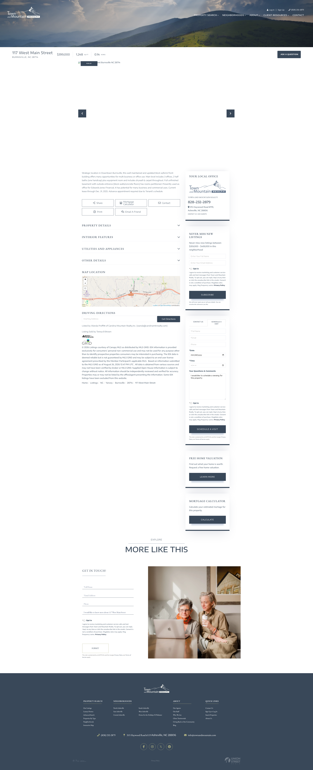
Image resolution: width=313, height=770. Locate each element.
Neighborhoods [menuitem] (233, 15)
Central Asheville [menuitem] (119, 715)
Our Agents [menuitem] (177, 708)
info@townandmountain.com (202, 735)
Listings (94, 383)
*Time (192, 361)
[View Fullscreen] (85, 288)
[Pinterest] (169, 746)
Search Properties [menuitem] (211, 715)
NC (101, 383)
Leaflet (155, 305)
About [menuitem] (254, 15)
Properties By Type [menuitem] (89, 718)
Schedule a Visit (217, 323)
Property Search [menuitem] (205, 15)
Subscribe (207, 295)
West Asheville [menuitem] (143, 712)
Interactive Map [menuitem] (88, 725)
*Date (192, 350)
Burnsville (120, 383)
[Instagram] (152, 746)
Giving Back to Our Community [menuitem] (183, 722)
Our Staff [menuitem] (176, 712)
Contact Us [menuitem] (209, 708)
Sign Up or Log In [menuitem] (211, 712)
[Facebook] (143, 746)
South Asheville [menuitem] (144, 708)
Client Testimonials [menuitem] (179, 718)
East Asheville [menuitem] (117, 712)
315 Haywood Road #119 (151, 735)
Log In (271, 10)
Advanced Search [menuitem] (89, 715)
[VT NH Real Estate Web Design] (232, 760)
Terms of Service (201, 439)
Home (85, 383)
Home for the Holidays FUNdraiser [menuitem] (150, 715)
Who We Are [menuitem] (177, 715)
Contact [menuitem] (298, 15)
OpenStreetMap (165, 305)
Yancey (109, 383)
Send (95, 648)
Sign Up (281, 10)
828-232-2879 (199, 202)
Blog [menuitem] (174, 725)
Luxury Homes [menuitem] (88, 712)
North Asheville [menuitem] (118, 708)
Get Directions (169, 319)
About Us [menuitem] (209, 718)
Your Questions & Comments (202, 371)
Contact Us (192, 214)
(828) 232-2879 (297, 10)
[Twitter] (160, 746)
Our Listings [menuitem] (87, 708)
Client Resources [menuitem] (275, 15)
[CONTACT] (289, 54)
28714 (130, 383)
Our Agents (202, 214)
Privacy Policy (219, 285)
